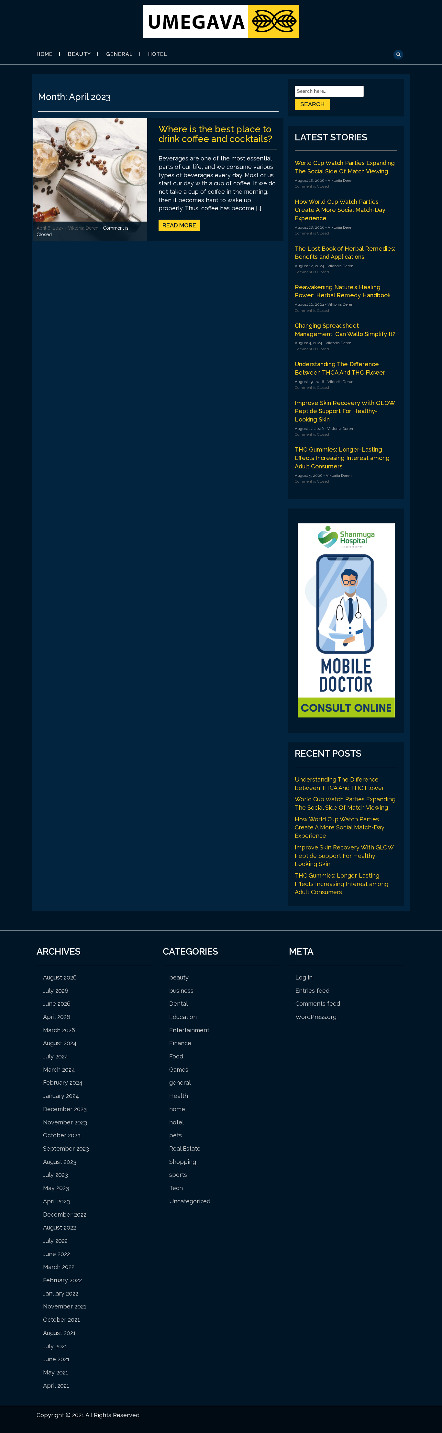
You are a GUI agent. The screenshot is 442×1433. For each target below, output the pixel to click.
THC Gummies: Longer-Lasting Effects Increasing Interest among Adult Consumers (342, 457)
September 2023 (66, 1148)
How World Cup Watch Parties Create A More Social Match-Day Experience (340, 210)
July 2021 (55, 1346)
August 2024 (60, 1043)
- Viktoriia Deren (339, 180)
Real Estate (185, 1148)
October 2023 (62, 1135)
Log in (304, 977)
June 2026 (57, 1003)
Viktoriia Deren (83, 228)
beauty (79, 54)
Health (178, 1095)
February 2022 (62, 1280)
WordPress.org (316, 1016)
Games (178, 1069)
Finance (180, 1043)
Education (183, 1016)
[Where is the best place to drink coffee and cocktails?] (90, 178)
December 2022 (64, 1214)
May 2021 (55, 1372)
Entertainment (189, 1030)
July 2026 (55, 990)
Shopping (182, 1161)
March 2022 (58, 1266)
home (177, 1109)
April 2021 (56, 1385)
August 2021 (59, 1332)
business (181, 990)
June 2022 (56, 1254)
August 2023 (59, 1161)
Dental (178, 1003)
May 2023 (56, 1188)
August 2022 (59, 1227)
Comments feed (317, 1003)
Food (176, 1056)
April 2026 (56, 1016)
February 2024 (63, 1082)
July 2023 (55, 1174)
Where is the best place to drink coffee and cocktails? (215, 134)
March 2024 (59, 1069)
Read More (179, 225)
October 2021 (61, 1319)
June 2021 (56, 1359)
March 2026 (59, 1030)
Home (45, 54)
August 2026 (60, 977)
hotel (157, 54)
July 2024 (55, 1056)
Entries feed (312, 990)
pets (175, 1135)
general (119, 54)
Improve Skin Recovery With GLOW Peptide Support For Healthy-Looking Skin (345, 411)
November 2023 (65, 1122)
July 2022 (55, 1240)
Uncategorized (189, 1201)
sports (178, 1174)
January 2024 (61, 1095)
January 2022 (60, 1293)
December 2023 (65, 1109)
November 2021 (64, 1306)
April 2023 (56, 1201)
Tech (176, 1188)
